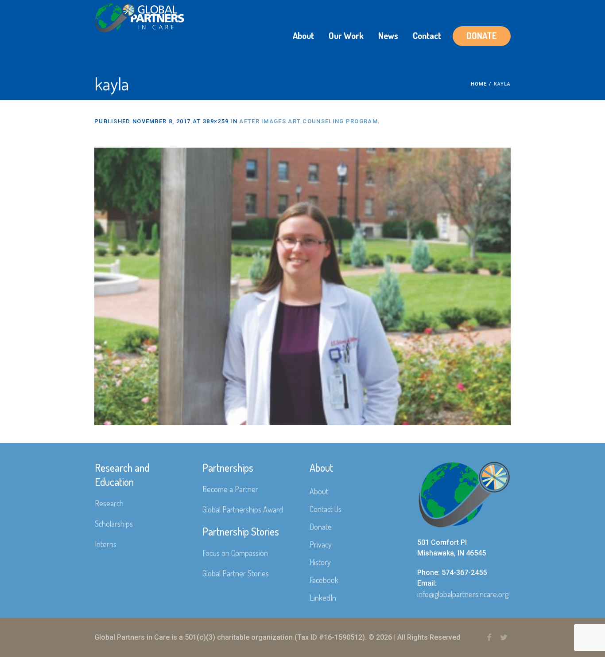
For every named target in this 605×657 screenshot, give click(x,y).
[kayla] (302, 286)
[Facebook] (489, 637)
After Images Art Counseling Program (308, 121)
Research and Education (122, 475)
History (320, 562)
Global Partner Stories (235, 573)
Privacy (321, 544)
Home (479, 84)
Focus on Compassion (235, 553)
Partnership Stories (240, 531)
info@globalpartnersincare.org (462, 594)
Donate (321, 527)
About (319, 491)
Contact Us (325, 509)
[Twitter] (503, 637)
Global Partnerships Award (242, 509)
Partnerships (227, 467)
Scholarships (114, 523)
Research (109, 503)
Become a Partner (230, 489)
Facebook (324, 580)
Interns (105, 544)
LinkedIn (323, 597)
